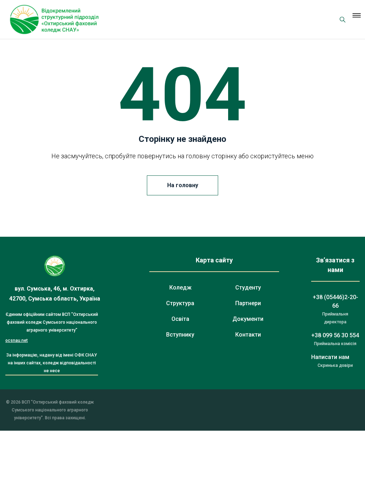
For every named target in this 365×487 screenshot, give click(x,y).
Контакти (248, 334)
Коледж (180, 287)
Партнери (248, 303)
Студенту (248, 287)
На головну (182, 185)
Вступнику (180, 334)
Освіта (180, 319)
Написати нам (330, 357)
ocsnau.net (16, 340)
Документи (247, 319)
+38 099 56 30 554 (335, 335)
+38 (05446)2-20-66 (335, 301)
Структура (180, 303)
